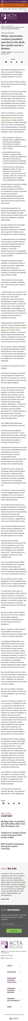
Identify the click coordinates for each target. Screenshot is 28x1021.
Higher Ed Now (21, 4)
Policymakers (14, 8)
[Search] (1, 22)
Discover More (5, 899)
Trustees (5, 8)
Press (26, 11)
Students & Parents (22, 8)
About (9, 966)
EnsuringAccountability (13, 999)
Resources (11, 972)
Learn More (23, 1)
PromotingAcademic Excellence (11, 980)
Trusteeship (9, 25)
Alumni (9, 8)
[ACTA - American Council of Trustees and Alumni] (10, 16)
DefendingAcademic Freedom (11, 990)
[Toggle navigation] (6, 22)
